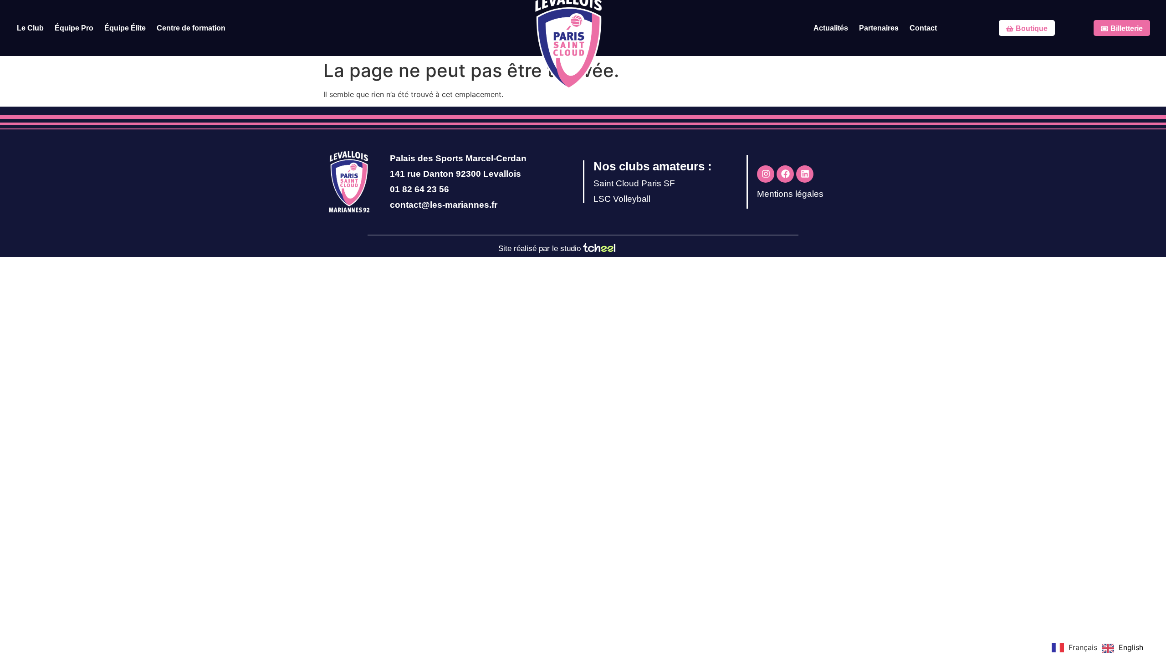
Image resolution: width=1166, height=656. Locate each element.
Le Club (30, 28)
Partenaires (879, 28)
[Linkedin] (804, 174)
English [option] (1131, 647)
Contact (923, 28)
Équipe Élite (125, 28)
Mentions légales (790, 194)
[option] (1122, 648)
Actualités (830, 28)
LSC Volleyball (621, 199)
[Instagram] (765, 174)
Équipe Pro (74, 28)
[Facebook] (785, 174)
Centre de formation (191, 28)
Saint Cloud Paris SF (634, 183)
